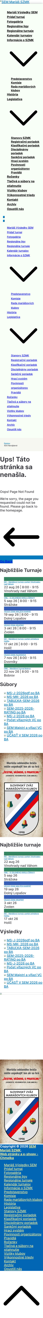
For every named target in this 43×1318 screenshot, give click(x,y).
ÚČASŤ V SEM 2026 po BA (23, 737)
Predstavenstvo (21, 79)
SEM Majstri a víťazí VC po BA (23, 729)
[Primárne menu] (4, 217)
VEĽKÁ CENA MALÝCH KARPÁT (17, 612)
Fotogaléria (15, 21)
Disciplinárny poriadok (24, 369)
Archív (11, 204)
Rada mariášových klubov (23, 1200)
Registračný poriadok (25, 141)
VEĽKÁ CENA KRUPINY (14, 625)
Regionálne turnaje (20, 31)
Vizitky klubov (17, 190)
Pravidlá (16, 172)
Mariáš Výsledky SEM (22, 12)
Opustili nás (15, 209)
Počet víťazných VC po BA (22, 722)
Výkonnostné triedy (21, 195)
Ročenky (13, 176)
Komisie (16, 82)
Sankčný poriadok (23, 157)
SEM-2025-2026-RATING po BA (19, 710)
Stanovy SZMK (21, 138)
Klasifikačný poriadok (25, 145)
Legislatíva (13, 316)
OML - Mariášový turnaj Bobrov (17, 668)
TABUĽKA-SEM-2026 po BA (21, 702)
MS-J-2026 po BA (20, 716)
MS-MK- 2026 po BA (22, 697)
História (12, 94)
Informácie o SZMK (18, 255)
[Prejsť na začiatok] (21, 1316)
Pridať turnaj (16, 17)
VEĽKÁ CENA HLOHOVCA (15, 655)
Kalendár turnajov (19, 35)
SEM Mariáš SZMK (18, 1148)
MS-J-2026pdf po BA (23, 693)
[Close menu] (4, 221)
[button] (23, 74)
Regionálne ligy (18, 26)
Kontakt (12, 199)
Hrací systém (19, 161)
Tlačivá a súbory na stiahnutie (18, 1248)
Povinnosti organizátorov (23, 1234)
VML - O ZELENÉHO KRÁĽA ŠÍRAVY (19, 598)
